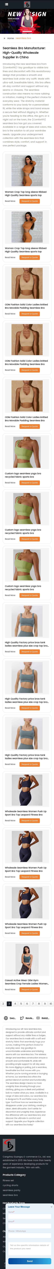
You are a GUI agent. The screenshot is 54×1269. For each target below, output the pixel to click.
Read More (10, 201)
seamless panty (11, 1190)
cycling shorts (10, 1185)
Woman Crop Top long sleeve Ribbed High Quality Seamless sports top (26, 193)
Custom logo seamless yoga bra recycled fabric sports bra (23, 475)
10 (51, 1004)
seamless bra (10, 1195)
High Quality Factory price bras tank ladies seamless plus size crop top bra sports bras (26, 646)
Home (10, 38)
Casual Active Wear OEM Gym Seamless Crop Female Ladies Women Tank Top (26, 984)
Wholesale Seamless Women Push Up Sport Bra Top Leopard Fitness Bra (26, 813)
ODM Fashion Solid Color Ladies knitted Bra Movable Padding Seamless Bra (26, 306)
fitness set (8, 1180)
